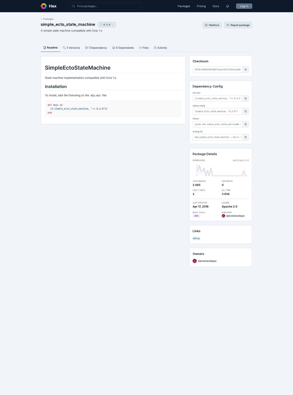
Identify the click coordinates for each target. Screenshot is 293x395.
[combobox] (105, 6)
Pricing (201, 6)
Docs (215, 6)
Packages (184, 6)
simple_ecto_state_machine (68, 24)
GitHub (196, 238)
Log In (244, 6)
